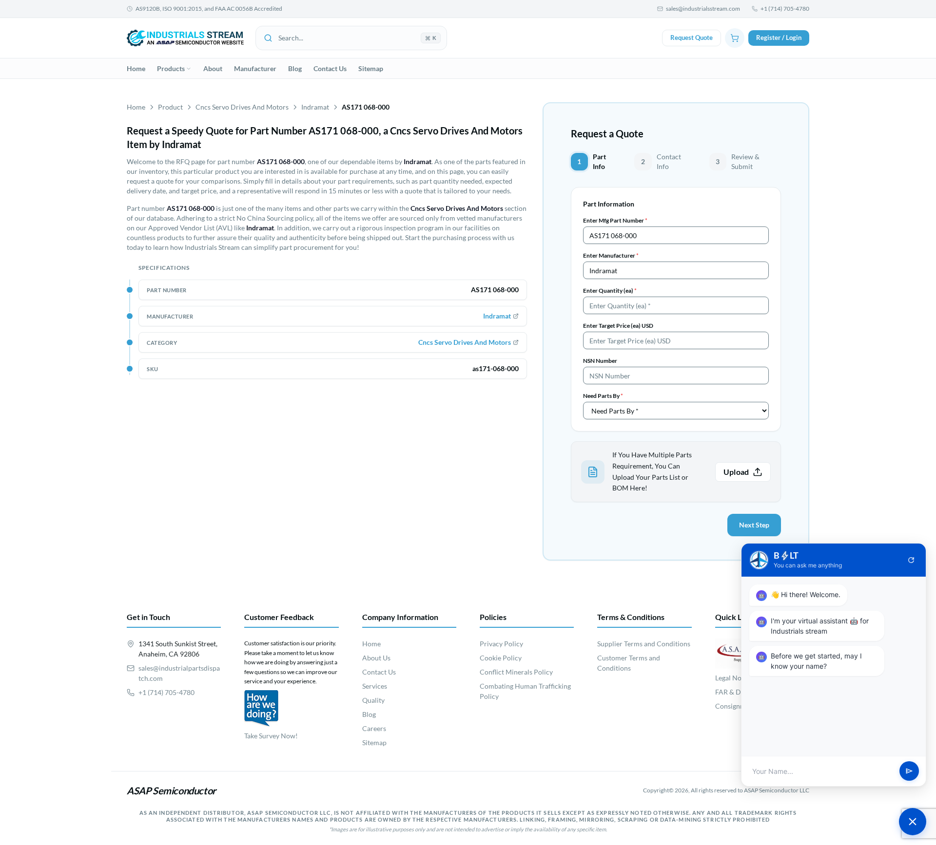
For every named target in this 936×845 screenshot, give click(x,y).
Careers (374, 728)
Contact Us (330, 68)
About (212, 68)
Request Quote (691, 37)
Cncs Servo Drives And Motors (242, 107)
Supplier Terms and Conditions (643, 643)
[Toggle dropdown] (189, 69)
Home (136, 68)
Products (171, 68)
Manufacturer (255, 68)
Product (170, 107)
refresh (911, 560)
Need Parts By (603, 395)
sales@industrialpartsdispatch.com (179, 673)
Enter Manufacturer (611, 255)
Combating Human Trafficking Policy (525, 691)
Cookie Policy (501, 658)
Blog (295, 68)
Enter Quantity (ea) (610, 290)
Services (374, 686)
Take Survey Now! (271, 736)
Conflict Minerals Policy (516, 672)
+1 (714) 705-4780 (784, 8)
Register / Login (778, 37)
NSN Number (600, 360)
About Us (376, 658)
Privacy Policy (501, 643)
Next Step (754, 525)
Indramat (315, 107)
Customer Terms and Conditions (628, 663)
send (909, 771)
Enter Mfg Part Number (615, 220)
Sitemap (370, 68)
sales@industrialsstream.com (703, 8)
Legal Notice (734, 678)
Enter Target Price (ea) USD (618, 325)
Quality (373, 700)
